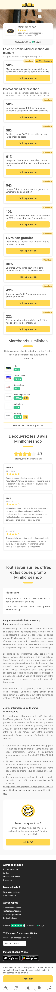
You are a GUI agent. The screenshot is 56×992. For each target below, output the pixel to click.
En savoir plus (21, 972)
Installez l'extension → (14, 943)
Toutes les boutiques (12, 907)
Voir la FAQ (28, 842)
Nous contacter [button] (9, 895)
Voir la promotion (28, 78)
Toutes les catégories (12, 911)
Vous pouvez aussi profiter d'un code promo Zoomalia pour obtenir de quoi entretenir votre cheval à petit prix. (28, 790)
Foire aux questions (11, 892)
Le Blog (6, 873)
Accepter (28, 978)
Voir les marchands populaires (28, 425)
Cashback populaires (12, 914)
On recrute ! (8, 880)
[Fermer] (54, 965)
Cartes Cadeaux (10, 918)
